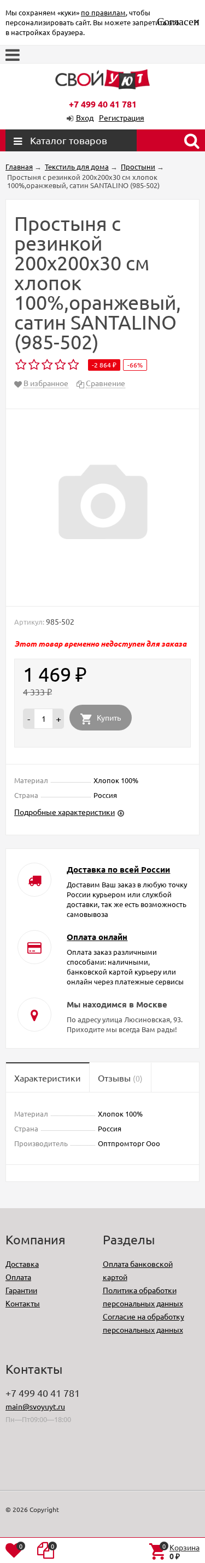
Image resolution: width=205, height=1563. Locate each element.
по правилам (103, 12)
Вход (84, 117)
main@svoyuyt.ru (35, 1406)
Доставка (22, 1263)
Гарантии (21, 1290)
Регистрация (121, 117)
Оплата (18, 1277)
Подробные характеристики (64, 812)
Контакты (22, 1303)
